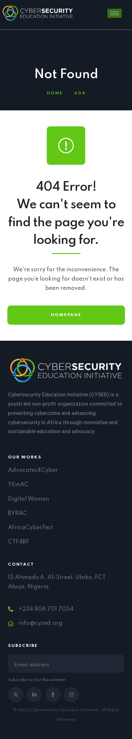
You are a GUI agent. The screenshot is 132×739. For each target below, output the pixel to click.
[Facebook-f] (53, 694)
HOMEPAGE (66, 315)
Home (55, 93)
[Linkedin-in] (34, 694)
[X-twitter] (15, 694)
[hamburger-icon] (114, 13)
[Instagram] (71, 694)
